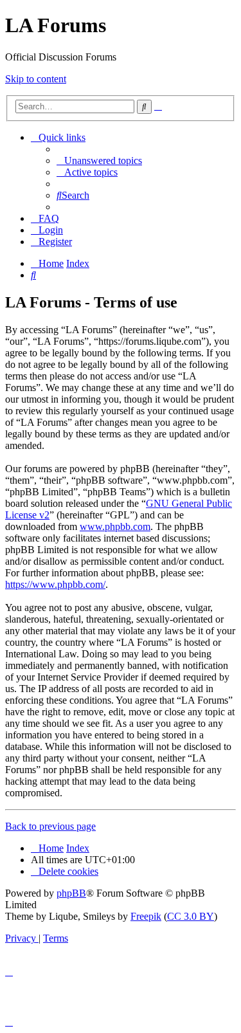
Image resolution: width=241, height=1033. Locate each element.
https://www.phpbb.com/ (55, 584)
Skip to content (35, 78)
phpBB (71, 893)
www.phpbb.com (115, 526)
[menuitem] (99, 160)
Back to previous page (50, 826)
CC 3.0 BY (190, 916)
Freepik (145, 916)
